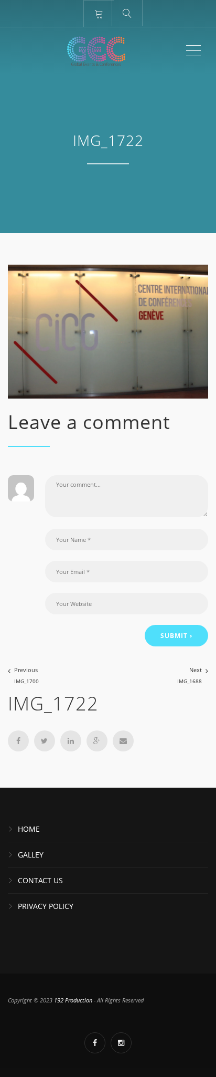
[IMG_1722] (108, 330)
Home (29, 829)
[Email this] (123, 740)
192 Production (74, 1000)
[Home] (96, 51)
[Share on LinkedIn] (70, 740)
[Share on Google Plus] (97, 740)
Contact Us (40, 880)
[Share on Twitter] (44, 740)
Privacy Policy (45, 906)
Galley (31, 855)
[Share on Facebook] (18, 740)
